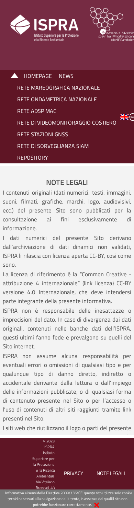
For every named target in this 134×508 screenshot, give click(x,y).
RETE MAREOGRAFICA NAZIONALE (58, 87)
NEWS (66, 76)
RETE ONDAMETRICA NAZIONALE (57, 99)
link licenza (98, 283)
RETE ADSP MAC (36, 111)
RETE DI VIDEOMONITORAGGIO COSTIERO (66, 122)
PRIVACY (73, 473)
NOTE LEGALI (110, 473)
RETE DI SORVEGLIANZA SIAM (53, 146)
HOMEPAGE (38, 76)
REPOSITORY (32, 157)
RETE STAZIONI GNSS (42, 134)
